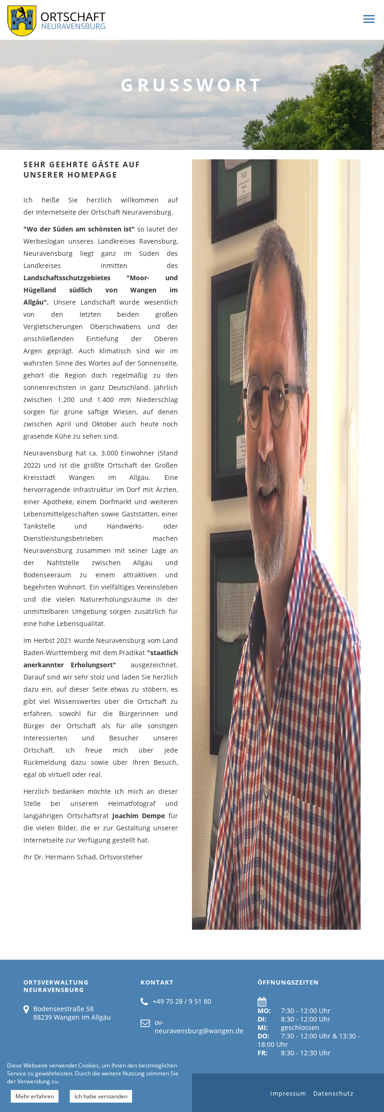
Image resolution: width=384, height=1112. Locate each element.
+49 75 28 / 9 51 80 (182, 1001)
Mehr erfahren (34, 1096)
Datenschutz (333, 1093)
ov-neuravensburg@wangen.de (199, 1026)
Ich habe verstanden (100, 1096)
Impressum (288, 1093)
